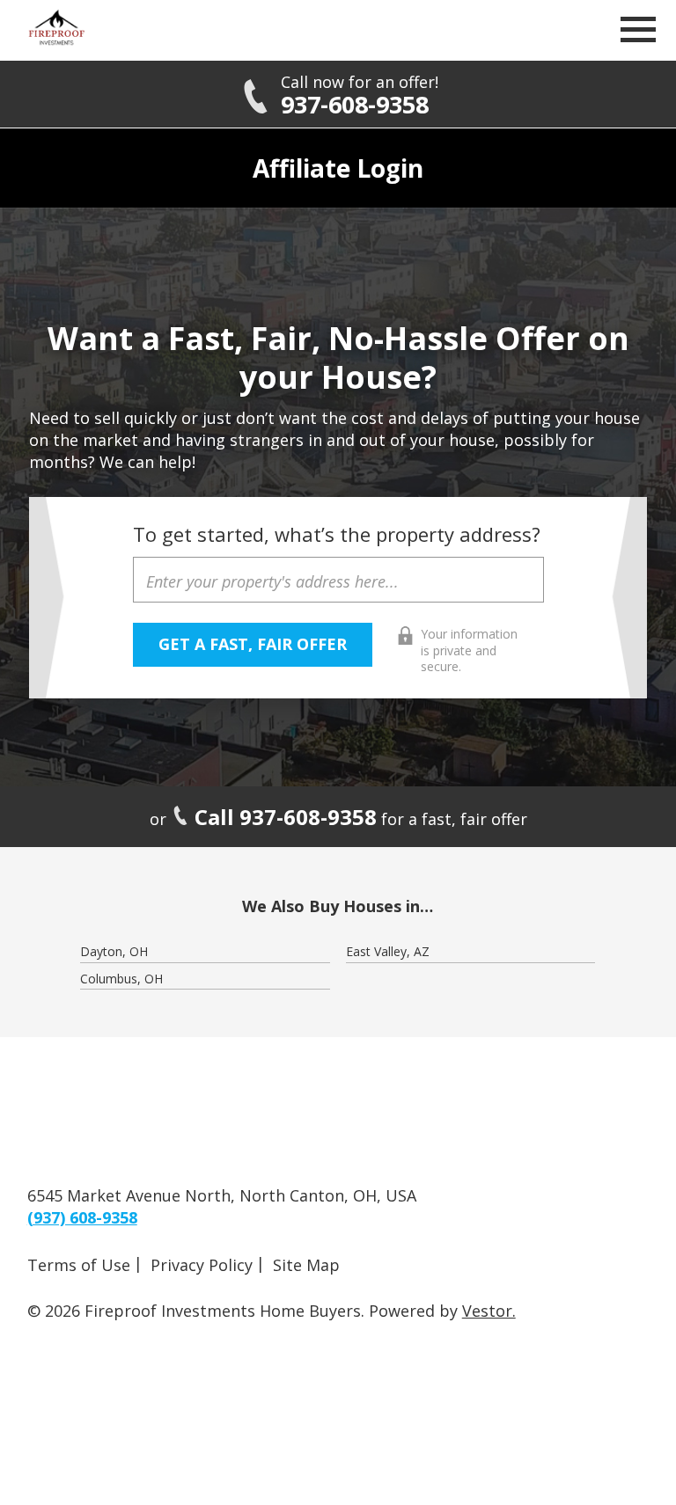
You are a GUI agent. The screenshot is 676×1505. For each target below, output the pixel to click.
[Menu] (638, 34)
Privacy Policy (202, 1264)
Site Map (306, 1264)
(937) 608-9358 (82, 1217)
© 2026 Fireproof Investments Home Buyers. (195, 1310)
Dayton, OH (114, 951)
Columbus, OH (121, 978)
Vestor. (489, 1310)
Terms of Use (78, 1264)
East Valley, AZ (388, 951)
